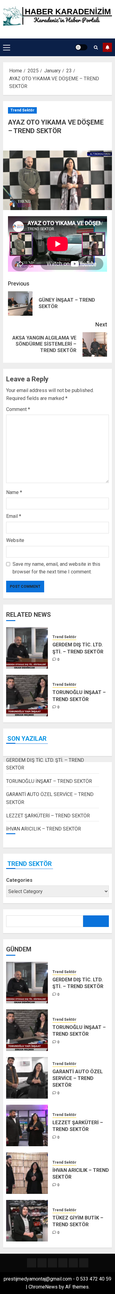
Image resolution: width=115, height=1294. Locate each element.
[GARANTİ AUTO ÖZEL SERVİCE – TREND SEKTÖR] (27, 1078)
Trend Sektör (22, 110)
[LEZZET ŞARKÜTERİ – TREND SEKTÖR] (27, 1125)
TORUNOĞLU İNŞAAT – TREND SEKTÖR (49, 781)
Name (14, 492)
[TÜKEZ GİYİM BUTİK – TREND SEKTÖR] (27, 1220)
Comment (18, 409)
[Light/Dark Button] (81, 47)
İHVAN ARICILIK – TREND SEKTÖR (43, 829)
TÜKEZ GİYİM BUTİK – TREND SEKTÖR (77, 1221)
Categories (19, 880)
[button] (6, 47)
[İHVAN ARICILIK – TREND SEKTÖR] (27, 1173)
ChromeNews (43, 1287)
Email (13, 516)
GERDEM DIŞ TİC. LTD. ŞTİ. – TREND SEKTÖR (77, 983)
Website (15, 540)
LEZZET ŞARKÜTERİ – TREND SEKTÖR (48, 816)
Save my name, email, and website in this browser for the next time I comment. (56, 568)
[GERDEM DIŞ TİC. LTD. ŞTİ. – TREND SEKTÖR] (27, 648)
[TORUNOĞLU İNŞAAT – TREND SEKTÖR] (27, 695)
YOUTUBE (107, 47)
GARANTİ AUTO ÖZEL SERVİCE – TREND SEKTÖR (77, 1078)
